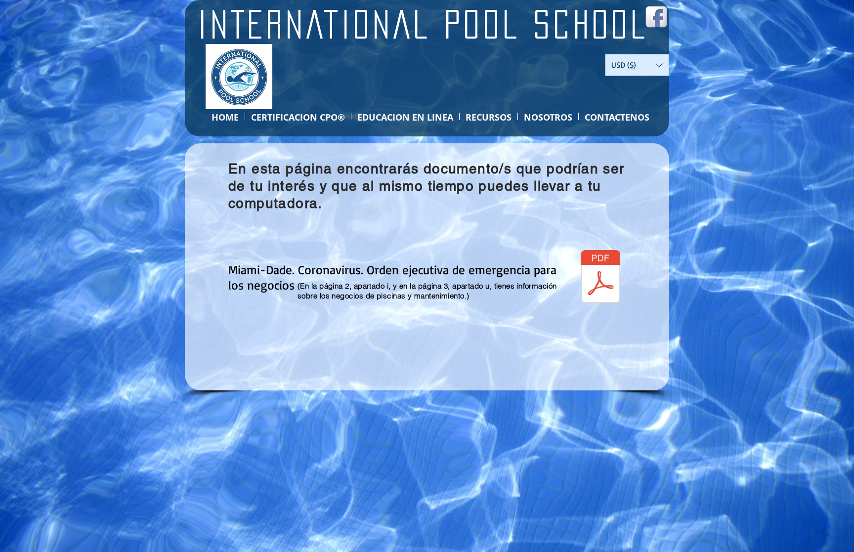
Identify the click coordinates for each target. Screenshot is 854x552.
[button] (637, 65)
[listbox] (637, 65)
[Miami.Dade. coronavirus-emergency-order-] (600, 277)
